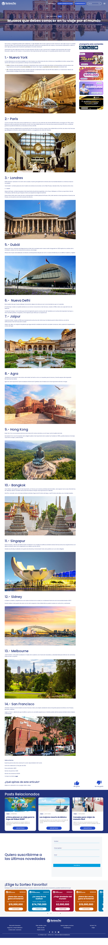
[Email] (96, 47)
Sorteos (50, 3)
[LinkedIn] (88, 47)
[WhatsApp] (92, 47)
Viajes (93, 927)
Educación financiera (14, 925)
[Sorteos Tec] (54, 920)
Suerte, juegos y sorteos (67, 925)
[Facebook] (81, 47)
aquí (16, 776)
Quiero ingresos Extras (65, 3)
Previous (47, 913)
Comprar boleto (80, 3)
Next (60, 913)
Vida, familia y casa (41, 925)
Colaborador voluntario (14, 930)
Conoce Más (15, 909)
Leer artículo (20, 828)
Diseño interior (41, 930)
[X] (85, 47)
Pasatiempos (67, 927)
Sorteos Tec (93, 925)
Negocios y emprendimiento (14, 927)
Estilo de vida (40, 927)
